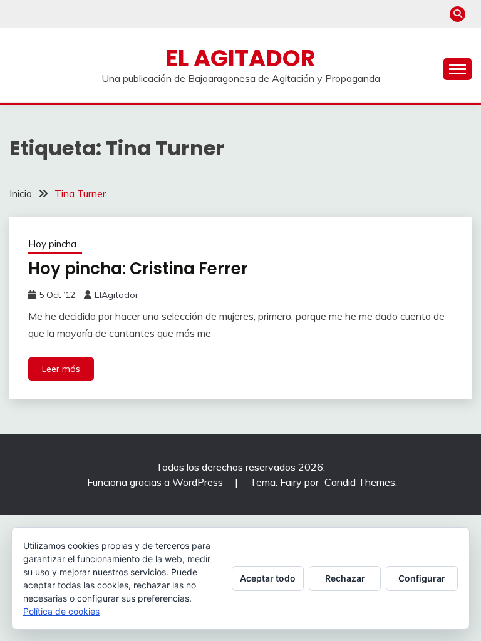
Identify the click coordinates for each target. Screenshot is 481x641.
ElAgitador (116, 294)
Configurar (421, 578)
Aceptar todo (268, 578)
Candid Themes (359, 482)
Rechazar (345, 578)
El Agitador (240, 58)
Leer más (61, 368)
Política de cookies (61, 611)
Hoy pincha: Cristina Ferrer (138, 268)
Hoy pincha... (55, 244)
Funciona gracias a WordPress (156, 482)
